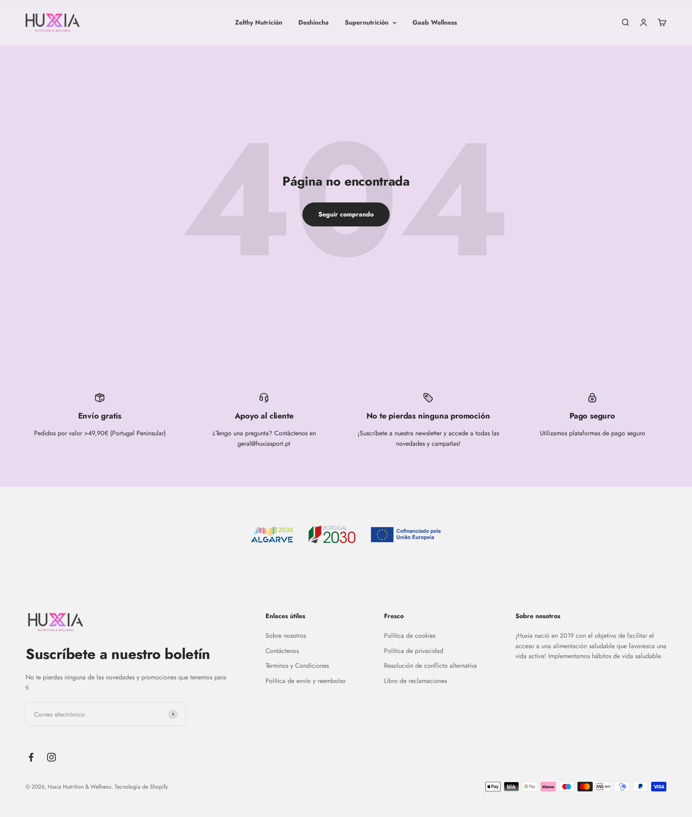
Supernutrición (366, 22)
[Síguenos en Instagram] (51, 757)
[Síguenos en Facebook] (31, 757)
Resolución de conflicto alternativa (430, 665)
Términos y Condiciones (297, 665)
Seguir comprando (346, 214)
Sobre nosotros (286, 635)
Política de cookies (409, 635)
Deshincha (313, 22)
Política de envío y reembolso (306, 680)
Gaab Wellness (434, 22)
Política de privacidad (413, 650)
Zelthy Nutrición (258, 22)
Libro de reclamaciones (415, 680)
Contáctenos (282, 650)
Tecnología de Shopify (141, 787)
